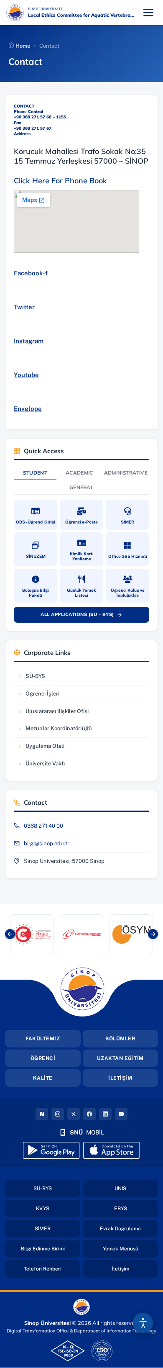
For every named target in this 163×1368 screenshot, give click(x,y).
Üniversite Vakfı (42, 765)
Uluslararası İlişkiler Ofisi (53, 713)
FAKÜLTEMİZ (42, 1039)
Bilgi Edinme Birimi (50, 1248)
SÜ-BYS (42, 678)
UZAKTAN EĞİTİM (120, 1058)
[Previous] (10, 934)
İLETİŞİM (120, 1078)
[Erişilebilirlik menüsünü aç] (143, 1323)
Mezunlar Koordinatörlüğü (54, 730)
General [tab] (81, 487)
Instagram (28, 340)
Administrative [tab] (126, 473)
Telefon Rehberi (52, 1268)
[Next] (153, 934)
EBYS (136, 1208)
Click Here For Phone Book (60, 180)
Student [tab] (35, 473)
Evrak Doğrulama (129, 1228)
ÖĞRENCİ (43, 1058)
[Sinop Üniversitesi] (15, 12)
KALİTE (43, 1078)
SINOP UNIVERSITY (67, 8)
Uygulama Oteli (42, 748)
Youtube (26, 374)
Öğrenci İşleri (42, 695)
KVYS (58, 1208)
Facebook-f (31, 273)
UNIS (136, 1188)
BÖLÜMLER (120, 1039)
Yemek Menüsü (130, 1248)
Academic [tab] (79, 473)
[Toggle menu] (148, 12)
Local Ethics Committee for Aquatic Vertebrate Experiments (82, 15)
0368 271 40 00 (43, 826)
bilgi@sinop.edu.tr (46, 843)
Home (22, 46)
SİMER (57, 1228)
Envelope (28, 408)
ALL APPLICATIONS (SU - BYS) (86, 616)
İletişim (135, 1268)
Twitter (24, 307)
